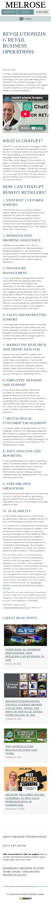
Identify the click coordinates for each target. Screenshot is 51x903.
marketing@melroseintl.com (16, 607)
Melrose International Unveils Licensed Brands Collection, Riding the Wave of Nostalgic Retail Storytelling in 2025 (24, 708)
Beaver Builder (42, 886)
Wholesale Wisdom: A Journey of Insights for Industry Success (23, 585)
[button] (9, 12)
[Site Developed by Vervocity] (25, 898)
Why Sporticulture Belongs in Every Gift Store (21, 750)
